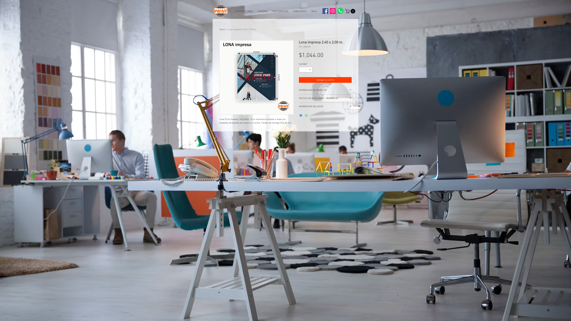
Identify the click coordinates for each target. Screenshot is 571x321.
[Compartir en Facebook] (301, 115)
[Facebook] (325, 11)
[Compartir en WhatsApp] (306, 115)
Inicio (222, 29)
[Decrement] (301, 69)
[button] (350, 11)
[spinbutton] (305, 69)
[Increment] (310, 69)
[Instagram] (333, 11)
